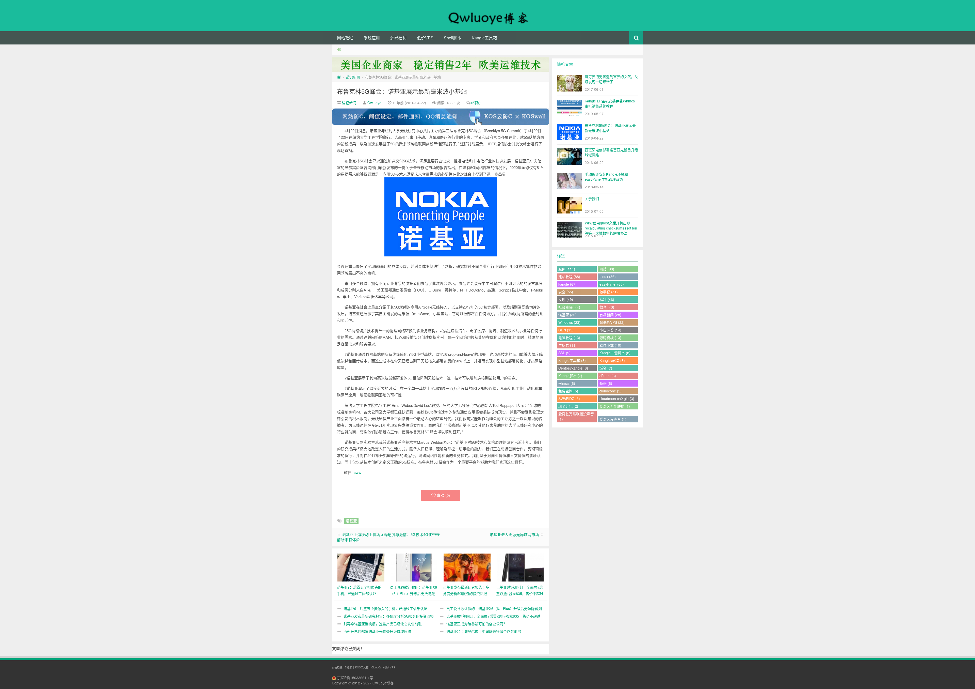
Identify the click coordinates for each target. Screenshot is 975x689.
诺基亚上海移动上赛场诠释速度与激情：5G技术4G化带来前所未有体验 (388, 537)
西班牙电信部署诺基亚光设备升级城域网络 (377, 631)
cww (357, 472)
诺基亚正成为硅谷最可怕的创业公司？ (476, 623)
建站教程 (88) (569, 276)
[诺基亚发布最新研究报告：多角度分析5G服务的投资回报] (467, 567)
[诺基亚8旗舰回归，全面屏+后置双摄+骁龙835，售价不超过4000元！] (520, 567)
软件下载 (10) (610, 345)
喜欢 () (443, 495)
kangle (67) (567, 284)
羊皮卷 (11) (567, 345)
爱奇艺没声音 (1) (612, 419)
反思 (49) (565, 299)
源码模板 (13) (610, 337)
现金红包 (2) (568, 406)
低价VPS (425, 38)
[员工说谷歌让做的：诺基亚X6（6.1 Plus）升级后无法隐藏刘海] (414, 567)
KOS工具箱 (361, 667)
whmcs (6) (566, 383)
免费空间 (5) (568, 390)
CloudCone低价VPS (383, 667)
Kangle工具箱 (484, 38)
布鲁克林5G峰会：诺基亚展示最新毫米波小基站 (402, 91)
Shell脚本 (452, 38)
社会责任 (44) (569, 307)
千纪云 (348, 667)
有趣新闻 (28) (610, 314)
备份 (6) (605, 383)
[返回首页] (339, 77)
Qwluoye (374, 102)
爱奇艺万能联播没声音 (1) (576, 416)
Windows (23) (569, 322)
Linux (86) (607, 276)
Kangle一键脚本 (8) (614, 352)
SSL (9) (564, 352)
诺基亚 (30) (567, 314)
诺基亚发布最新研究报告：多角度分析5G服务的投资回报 (389, 616)
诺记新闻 (353, 77)
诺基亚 (351, 520)
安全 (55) (565, 291)
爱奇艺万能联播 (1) (614, 406)
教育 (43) (606, 307)
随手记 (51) (608, 291)
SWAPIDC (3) (569, 398)
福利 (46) (606, 299)
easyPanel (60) (611, 284)
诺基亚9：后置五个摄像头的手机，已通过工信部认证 (385, 608)
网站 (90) (606, 268)
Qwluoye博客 (383, 682)
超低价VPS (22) (612, 322)
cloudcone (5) (610, 390)
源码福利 (398, 38)
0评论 (475, 102)
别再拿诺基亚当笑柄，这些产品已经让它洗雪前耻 (383, 623)
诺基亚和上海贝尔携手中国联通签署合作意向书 (483, 631)
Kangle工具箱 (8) (572, 360)
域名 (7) (605, 368)
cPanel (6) (607, 375)
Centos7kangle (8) (573, 368)
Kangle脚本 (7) (570, 375)
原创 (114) (566, 268)
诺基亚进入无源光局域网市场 (514, 534)
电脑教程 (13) (569, 337)
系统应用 (372, 38)
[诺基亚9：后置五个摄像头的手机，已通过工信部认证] (360, 567)
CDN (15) (566, 329)
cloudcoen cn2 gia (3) (616, 398)
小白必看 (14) (610, 329)
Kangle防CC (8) (612, 360)
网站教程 (345, 38)
